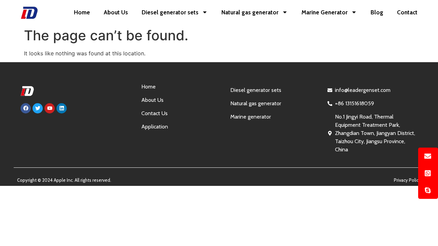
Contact (407, 12)
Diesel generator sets (170, 12)
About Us (116, 12)
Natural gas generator (250, 12)
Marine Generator (324, 12)
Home (82, 12)
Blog (377, 12)
